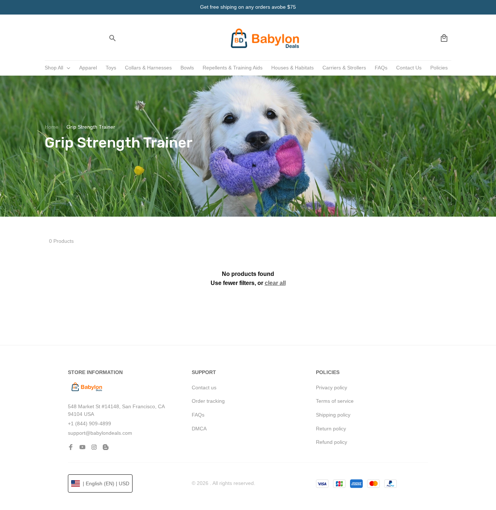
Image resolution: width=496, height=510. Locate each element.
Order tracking (208, 401)
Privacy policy (331, 387)
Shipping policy (333, 415)
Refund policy (331, 442)
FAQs (198, 415)
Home (51, 127)
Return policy (331, 428)
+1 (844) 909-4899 (89, 423)
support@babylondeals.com (100, 433)
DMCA (199, 428)
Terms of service (335, 401)
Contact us (204, 387)
